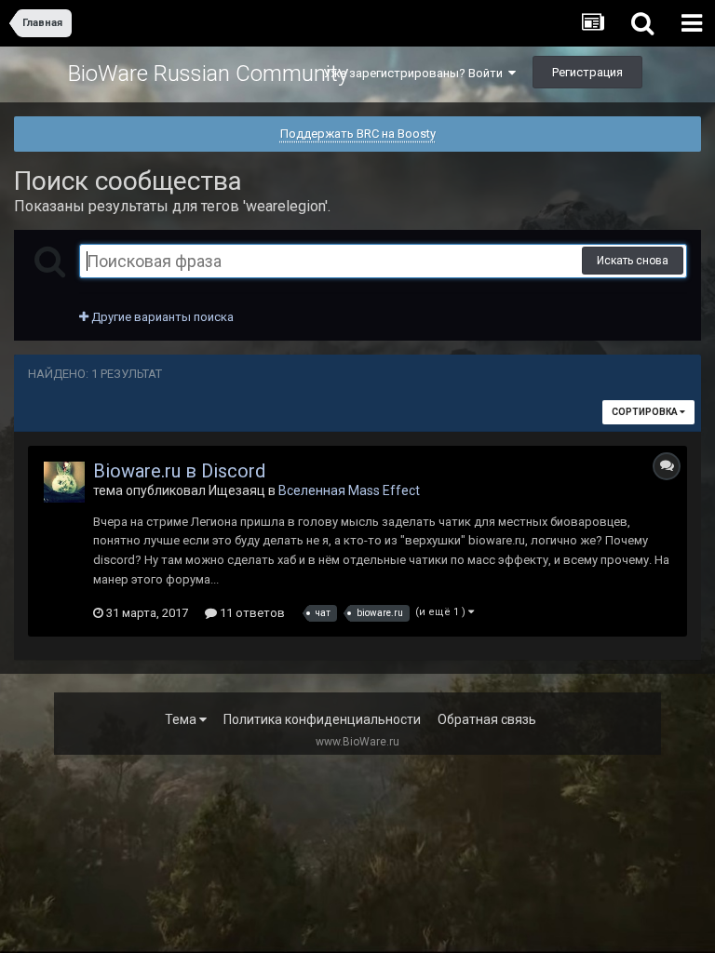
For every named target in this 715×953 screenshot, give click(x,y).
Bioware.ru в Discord (179, 471)
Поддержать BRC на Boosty (358, 134)
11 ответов (251, 613)
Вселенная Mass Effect (349, 490)
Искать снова (632, 260)
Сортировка (646, 412)
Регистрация (587, 72)
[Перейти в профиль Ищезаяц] (64, 482)
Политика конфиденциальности (322, 719)
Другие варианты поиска (161, 317)
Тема (182, 719)
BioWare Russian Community (208, 73)
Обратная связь (487, 719)
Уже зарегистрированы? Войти (415, 73)
